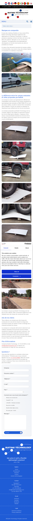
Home (16, 469)
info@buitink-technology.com (19, 6)
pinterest (16, 498)
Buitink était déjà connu (12, 408)
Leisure (16, 474)
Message (7, 413)
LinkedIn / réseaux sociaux (13, 402)
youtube (16, 500)
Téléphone (7, 379)
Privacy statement (16, 512)
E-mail (6, 384)
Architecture (16, 471)
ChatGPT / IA (9, 400)
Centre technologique (16, 476)
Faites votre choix (8, 26)
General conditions (16, 510)
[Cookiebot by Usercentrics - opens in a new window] (24, 244)
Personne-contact (9, 373)
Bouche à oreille (10, 405)
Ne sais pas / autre (11, 410)
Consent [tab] (6, 248)
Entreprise (6, 368)
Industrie (16, 472)
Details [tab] (16, 248)
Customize (15, 276)
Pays (5, 389)
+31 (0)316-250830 (6, 6)
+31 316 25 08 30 (16, 488)
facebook (16, 502)
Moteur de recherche (11, 397)
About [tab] (27, 248)
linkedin (16, 503)
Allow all (16, 271)
